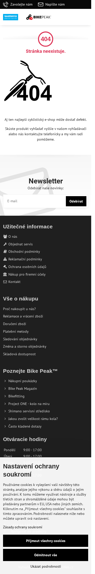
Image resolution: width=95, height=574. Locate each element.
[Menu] (85, 17)
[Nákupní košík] (73, 17)
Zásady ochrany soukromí (22, 527)
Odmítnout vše (45, 555)
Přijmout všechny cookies (45, 540)
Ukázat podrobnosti (45, 566)
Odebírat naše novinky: (46, 188)
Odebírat (76, 201)
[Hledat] (61, 17)
